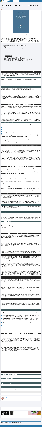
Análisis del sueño (7, 47)
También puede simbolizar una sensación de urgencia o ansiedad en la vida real (14, 48)
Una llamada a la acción (8, 54)
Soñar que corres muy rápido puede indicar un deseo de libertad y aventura (13, 57)
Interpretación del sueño (7, 46)
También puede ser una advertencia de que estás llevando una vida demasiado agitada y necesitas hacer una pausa (19, 59)
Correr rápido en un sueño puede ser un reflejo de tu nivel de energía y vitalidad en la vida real (16, 60)
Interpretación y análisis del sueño (9, 49)
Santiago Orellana (4, 8)
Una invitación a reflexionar (8, 56)
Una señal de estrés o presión (8, 55)
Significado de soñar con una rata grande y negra (35, 402)
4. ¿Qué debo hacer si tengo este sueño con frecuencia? (12, 68)
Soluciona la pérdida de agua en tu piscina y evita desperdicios (8, 402)
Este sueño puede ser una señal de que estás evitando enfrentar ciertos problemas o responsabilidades (17, 62)
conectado (9, 422)
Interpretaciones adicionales (8, 61)
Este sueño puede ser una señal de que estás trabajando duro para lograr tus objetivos (15, 58)
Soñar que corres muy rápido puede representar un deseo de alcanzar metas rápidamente (15, 45)
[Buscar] (19, 0)
